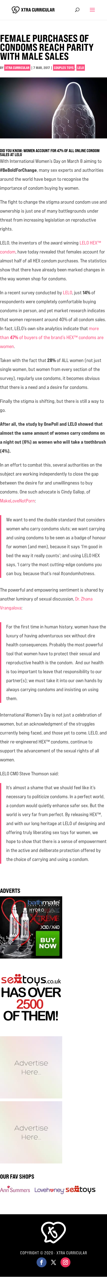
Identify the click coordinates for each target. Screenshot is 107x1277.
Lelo (80, 67)
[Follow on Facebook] (42, 1262)
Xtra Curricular (17, 67)
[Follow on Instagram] (65, 1262)
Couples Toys (64, 67)
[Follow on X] (53, 1262)
